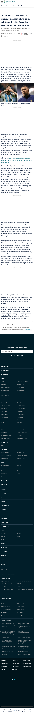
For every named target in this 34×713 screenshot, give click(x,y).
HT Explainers (20, 615)
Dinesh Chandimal (5, 393)
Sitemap (3, 669)
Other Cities (20, 423)
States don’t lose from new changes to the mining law (7, 653)
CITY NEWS (4, 400)
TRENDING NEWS (5, 578)
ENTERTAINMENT (5, 427)
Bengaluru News (5, 403)
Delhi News (4, 408)
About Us (3, 660)
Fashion (3, 468)
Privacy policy (4, 663)
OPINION (3, 514)
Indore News (4, 411)
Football (19, 533)
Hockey (3, 536)
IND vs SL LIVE (5, 396)
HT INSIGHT (4, 547)
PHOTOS (3, 493)
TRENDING (4, 485)
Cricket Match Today (22, 381)
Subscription (4, 666)
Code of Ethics (27, 666)
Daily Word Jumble (6, 570)
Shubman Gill (20, 384)
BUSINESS (3, 489)
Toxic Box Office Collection (24, 581)
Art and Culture (5, 465)
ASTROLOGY (4, 442)
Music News (4, 432)
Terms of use (26, 660)
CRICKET (3, 378)
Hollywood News (21, 430)
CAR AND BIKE (5, 522)
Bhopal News (20, 403)
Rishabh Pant (20, 390)
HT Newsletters (27, 663)
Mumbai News (4, 417)
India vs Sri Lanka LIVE (6, 584)
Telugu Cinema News (6, 435)
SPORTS (3, 530)
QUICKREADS (4, 556)
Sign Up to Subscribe (17, 355)
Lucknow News (21, 414)
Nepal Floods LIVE (5, 581)
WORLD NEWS (5, 370)
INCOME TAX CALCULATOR (8, 574)
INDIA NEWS (4, 374)
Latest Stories (6, 621)
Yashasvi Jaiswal (5, 390)
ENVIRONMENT (5, 505)
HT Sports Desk (7, 37)
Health (2, 471)
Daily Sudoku (4, 567)
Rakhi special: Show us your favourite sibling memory (24, 633)
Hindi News (20, 612)
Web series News (5, 438)
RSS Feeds (14, 669)
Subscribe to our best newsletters (17, 347)
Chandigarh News (5, 405)
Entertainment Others (22, 438)
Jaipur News (20, 411)
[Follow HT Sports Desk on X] (13, 37)
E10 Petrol (3, 586)
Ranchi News (4, 423)
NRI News (3, 615)
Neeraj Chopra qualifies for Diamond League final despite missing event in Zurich (24, 625)
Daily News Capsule (7, 351)
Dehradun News (21, 405)
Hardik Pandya (20, 387)
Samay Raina (20, 586)
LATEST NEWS (4, 366)
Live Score (3, 384)
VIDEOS (3, 497)
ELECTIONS (4, 551)
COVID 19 (3, 560)
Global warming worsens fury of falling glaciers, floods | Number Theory (8, 633)
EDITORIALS (4, 518)
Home (2, 5)
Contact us (14, 660)
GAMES (3, 564)
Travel (18, 473)
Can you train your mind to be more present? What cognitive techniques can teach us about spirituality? (25, 640)
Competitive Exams (6, 455)
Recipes (19, 471)
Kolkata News (4, 414)
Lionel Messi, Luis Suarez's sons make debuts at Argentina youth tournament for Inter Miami (16, 160)
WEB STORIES (4, 480)
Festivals (19, 468)
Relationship (4, 473)
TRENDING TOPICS (6, 598)
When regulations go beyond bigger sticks (23, 647)
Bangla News (20, 609)
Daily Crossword (21, 567)
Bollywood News (5, 430)
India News (21, 5)
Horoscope (3, 445)
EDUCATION (4, 449)
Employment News (22, 455)
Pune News (20, 420)
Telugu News (4, 612)
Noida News (20, 417)
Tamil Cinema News (22, 432)
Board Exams (20, 452)
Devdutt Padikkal (5, 387)
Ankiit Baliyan (20, 584)
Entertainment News (6, 609)
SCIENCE (3, 510)
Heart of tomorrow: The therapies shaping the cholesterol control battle (24, 653)
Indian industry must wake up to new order (8, 647)
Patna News (4, 420)
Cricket (14, 5)
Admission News (5, 452)
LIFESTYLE (3, 462)
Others (2, 539)
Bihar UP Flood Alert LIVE (7, 594)
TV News (19, 435)
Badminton (3, 533)
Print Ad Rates (15, 666)
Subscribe (29, 2)
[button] (2, 2)
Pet (1, 476)
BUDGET (3, 501)
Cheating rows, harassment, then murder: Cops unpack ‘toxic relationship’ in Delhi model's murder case (8, 640)
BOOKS (3, 543)
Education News (21, 458)
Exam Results (4, 458)
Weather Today (15, 663)
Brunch (19, 465)
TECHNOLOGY (5, 526)
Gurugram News (21, 408)
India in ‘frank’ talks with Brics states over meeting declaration (8, 625)
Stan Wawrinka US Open (7, 589)
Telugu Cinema (20, 606)
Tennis (18, 536)
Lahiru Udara (20, 393)
